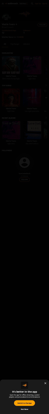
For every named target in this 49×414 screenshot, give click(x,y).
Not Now (24, 409)
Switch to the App (24, 403)
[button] (24, 207)
